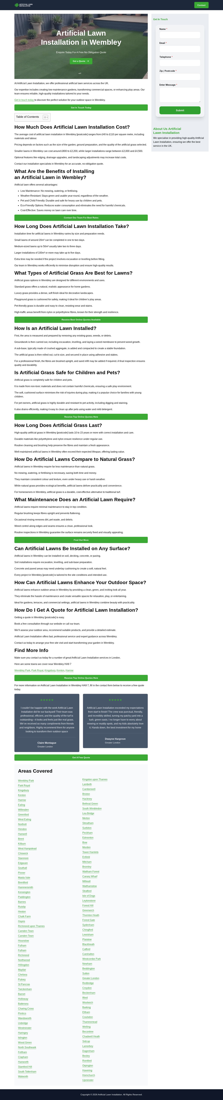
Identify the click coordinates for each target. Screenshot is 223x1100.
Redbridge (88, 983)
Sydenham (88, 925)
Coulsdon (87, 1017)
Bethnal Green (90, 803)
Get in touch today (24, 100)
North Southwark (27, 1047)
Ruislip (22, 906)
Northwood (24, 960)
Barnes (22, 902)
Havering (87, 1070)
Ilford (85, 997)
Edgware (23, 863)
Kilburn (22, 843)
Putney (22, 979)
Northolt (22, 824)
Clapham (23, 1057)
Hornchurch (88, 1075)
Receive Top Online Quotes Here (81, 417)
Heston (22, 911)
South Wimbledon (92, 808)
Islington (22, 1037)
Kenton (60, 670)
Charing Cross (26, 1008)
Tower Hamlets (90, 852)
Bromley (86, 866)
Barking (86, 1007)
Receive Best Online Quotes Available (81, 319)
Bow (84, 842)
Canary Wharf (89, 876)
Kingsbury (50, 670)
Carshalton (88, 954)
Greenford (23, 814)
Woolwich (87, 1002)
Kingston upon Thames (94, 779)
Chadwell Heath (91, 1036)
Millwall (86, 881)
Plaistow (87, 939)
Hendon (22, 829)
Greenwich (88, 910)
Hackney (87, 798)
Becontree (87, 1031)
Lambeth (87, 784)
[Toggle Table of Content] (44, 117)
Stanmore (23, 858)
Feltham (22, 1052)
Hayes (21, 921)
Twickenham (25, 989)
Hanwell (22, 834)
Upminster (87, 1080)
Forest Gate (88, 920)
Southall (22, 868)
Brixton (86, 794)
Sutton (85, 973)
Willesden (23, 809)
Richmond (23, 955)
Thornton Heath (90, 915)
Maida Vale (24, 877)
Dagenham (88, 1051)
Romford (87, 1060)
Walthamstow (89, 886)
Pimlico (22, 1013)
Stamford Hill (25, 1066)
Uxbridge (23, 1023)
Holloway (23, 999)
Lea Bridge (88, 813)
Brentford (23, 882)
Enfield (86, 857)
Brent (21, 839)
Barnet (21, 994)
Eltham (86, 1012)
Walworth (23, 1076)
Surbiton (86, 828)
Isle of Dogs (88, 895)
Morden (86, 847)
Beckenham (88, 992)
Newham (87, 963)
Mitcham (86, 862)
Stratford (86, 891)
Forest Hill (87, 905)
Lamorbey (87, 1046)
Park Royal (37, 670)
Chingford (87, 929)
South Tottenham (27, 1071)
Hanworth (23, 1062)
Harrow (69, 670)
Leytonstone (89, 900)
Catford (86, 949)
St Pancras (24, 984)
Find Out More (81, 540)
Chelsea (22, 974)
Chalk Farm (24, 916)
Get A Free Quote (81, 757)
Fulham (22, 945)
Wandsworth (24, 1018)
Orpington (87, 1065)
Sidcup (86, 1041)
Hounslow (23, 940)
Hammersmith (25, 887)
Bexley (86, 1056)
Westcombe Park (91, 959)
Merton (86, 818)
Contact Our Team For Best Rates (81, 217)
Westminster (24, 1028)
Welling (86, 1026)
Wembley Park (22, 670)
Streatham (87, 823)
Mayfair (22, 969)
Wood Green (25, 1042)
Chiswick (23, 853)
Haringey (23, 1032)
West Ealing (24, 819)
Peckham (87, 832)
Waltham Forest (90, 871)
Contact (201, 5)
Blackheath (88, 944)
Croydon (87, 988)
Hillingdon (23, 965)
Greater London (90, 978)
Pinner (21, 872)
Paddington (24, 897)
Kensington (24, 892)
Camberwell (88, 789)
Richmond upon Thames (31, 926)
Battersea (23, 1003)
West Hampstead (27, 848)
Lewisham (87, 934)
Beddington (88, 968)
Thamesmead (89, 1022)
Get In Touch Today (81, 107)
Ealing (21, 805)
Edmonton (87, 837)
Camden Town (26, 931)
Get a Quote (79, 61)
